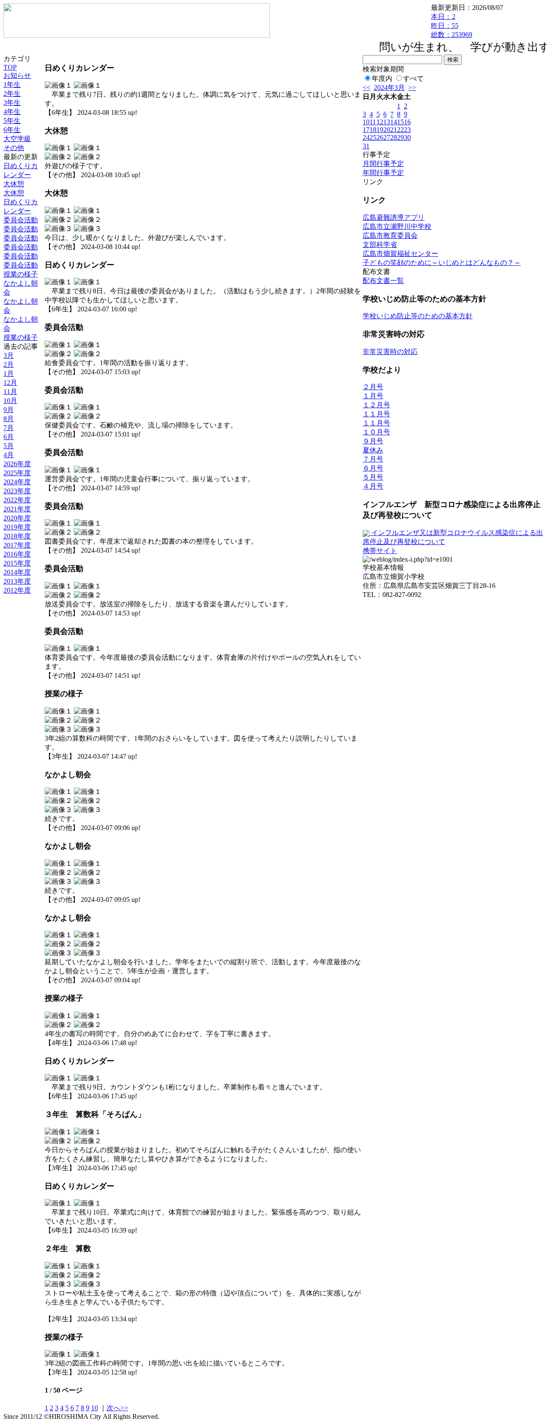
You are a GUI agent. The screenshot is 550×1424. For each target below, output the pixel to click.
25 (373, 137)
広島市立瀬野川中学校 (397, 226)
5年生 (12, 120)
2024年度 (17, 482)
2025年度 (17, 473)
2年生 (12, 93)
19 (379, 129)
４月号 (373, 486)
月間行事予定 (383, 163)
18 (373, 129)
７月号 (373, 459)
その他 (13, 147)
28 (393, 137)
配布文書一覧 (383, 280)
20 (386, 129)
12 (379, 122)
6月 (8, 436)
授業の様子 (20, 274)
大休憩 (13, 184)
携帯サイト (380, 550)
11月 (10, 391)
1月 (8, 373)
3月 (8, 355)
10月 (10, 400)
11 (373, 122)
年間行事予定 (383, 172)
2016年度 (17, 554)
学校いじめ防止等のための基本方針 (418, 316)
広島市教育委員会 (390, 235)
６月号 (373, 468)
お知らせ (17, 75)
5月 (8, 445)
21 (393, 129)
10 (94, 1408)
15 (400, 122)
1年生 (12, 84)
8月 (8, 418)
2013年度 (17, 581)
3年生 (12, 102)
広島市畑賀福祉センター (400, 253)
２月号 (373, 387)
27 (386, 137)
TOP (10, 67)
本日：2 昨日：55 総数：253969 (451, 25)
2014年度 (17, 572)
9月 (8, 409)
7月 (8, 427)
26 (379, 137)
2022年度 (17, 500)
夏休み (373, 450)
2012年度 (17, 590)
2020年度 (17, 518)
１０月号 (376, 432)
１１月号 (376, 414)
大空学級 (17, 138)
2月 (8, 364)
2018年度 (17, 536)
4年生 (12, 111)
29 (400, 137)
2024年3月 (389, 87)
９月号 (373, 441)
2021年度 (17, 509)
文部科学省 (380, 244)
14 (393, 122)
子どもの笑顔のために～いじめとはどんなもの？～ (442, 262)
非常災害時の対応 (390, 351)
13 (386, 122)
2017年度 (17, 545)
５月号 (373, 477)
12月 (10, 382)
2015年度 (17, 563)
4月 (8, 454)
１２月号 (376, 405)
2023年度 (17, 491)
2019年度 (17, 527)
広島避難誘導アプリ (394, 217)
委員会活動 (20, 220)
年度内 (382, 78)
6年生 (12, 129)
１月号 (373, 396)
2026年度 (17, 463)
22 (400, 129)
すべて (413, 78)
